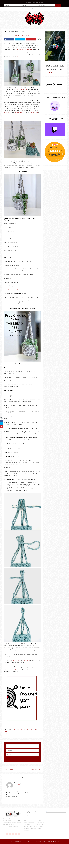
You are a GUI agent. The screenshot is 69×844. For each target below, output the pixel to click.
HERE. (18, 56)
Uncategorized (31, 729)
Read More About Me (54, 72)
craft (14, 733)
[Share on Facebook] (1, 421)
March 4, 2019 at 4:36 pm (21, 784)
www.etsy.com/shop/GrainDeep (14, 289)
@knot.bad (16, 660)
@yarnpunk (26, 660)
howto (26, 733)
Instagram (34, 112)
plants (30, 733)
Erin (17, 49)
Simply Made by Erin (26, 49)
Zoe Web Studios (54, 841)
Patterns (23, 729)
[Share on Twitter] (1, 423)
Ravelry (9, 112)
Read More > (34, 834)
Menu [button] (35, 8)
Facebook (7, 114)
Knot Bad (34, 19)
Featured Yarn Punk (11, 669)
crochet (18, 733)
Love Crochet (19, 112)
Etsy (5, 112)
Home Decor (16, 729)
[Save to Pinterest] (1, 426)
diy (22, 733)
